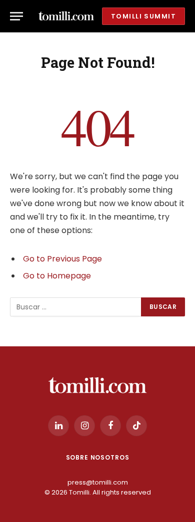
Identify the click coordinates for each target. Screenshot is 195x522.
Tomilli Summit (143, 16)
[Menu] (16, 16)
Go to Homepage (57, 275)
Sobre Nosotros (98, 457)
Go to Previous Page (62, 258)
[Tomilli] (66, 16)
